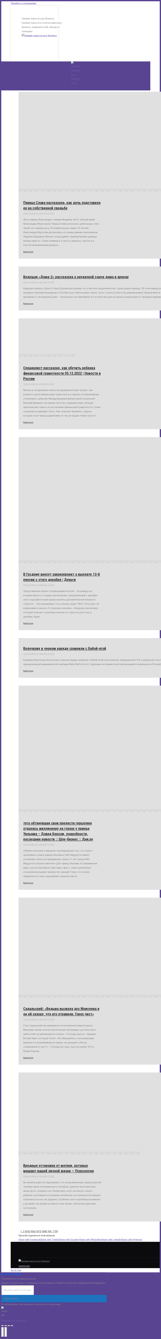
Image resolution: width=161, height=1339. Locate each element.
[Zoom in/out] (12, 1325)
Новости (27, 213)
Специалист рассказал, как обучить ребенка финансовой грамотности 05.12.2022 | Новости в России (62, 373)
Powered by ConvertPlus (14, 1320)
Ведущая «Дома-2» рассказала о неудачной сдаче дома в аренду (76, 277)
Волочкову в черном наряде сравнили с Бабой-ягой (64, 648)
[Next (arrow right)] (5, 1332)
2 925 (26, 1231)
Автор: (38, 213)
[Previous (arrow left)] (2, 1332)
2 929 (48, 1231)
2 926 (31, 1231)
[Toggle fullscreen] (9, 1325)
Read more (28, 252)
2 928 (43, 1231)
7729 (55, 1231)
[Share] (5, 1325)
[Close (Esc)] (2, 1325)
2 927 (37, 1231)
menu (74, 83)
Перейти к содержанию (23, 3)
